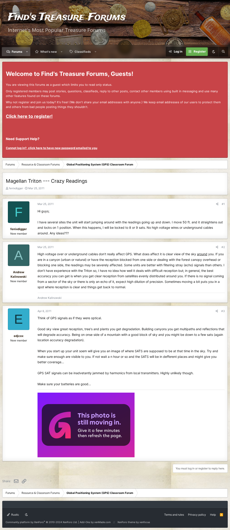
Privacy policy (197, 514)
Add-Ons (85, 522)
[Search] (223, 52)
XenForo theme (126, 522)
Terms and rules (174, 514)
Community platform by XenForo (41, 522)
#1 (223, 204)
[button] (27, 51)
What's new (48, 51)
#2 (223, 247)
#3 (223, 311)
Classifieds (83, 51)
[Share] (217, 204)
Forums (17, 51)
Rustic (15, 514)
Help (213, 514)
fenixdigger (16, 188)
